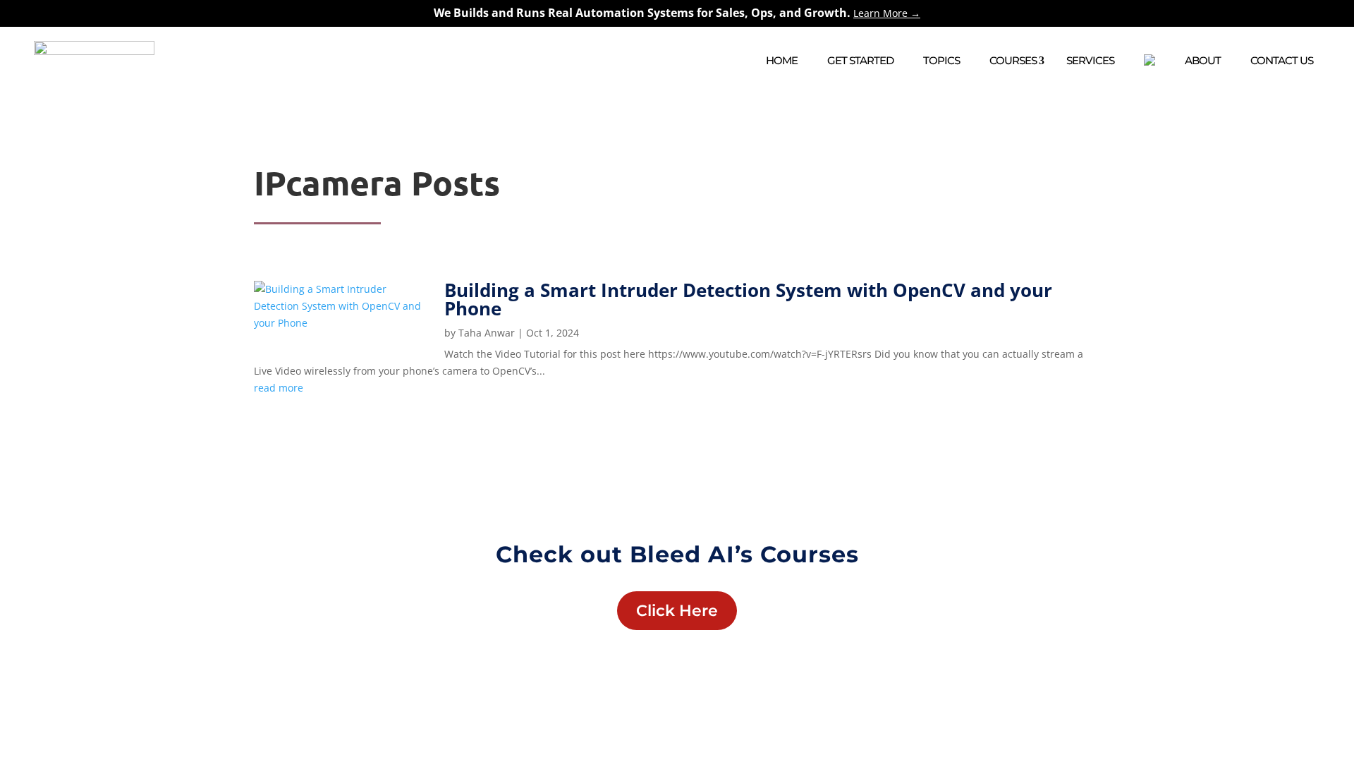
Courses (1013, 60)
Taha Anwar (486, 332)
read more (278, 387)
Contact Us (1281, 60)
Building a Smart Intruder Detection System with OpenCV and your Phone (748, 299)
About (1203, 60)
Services (1090, 60)
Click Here (677, 610)
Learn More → (886, 13)
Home (782, 60)
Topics (941, 60)
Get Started (860, 60)
